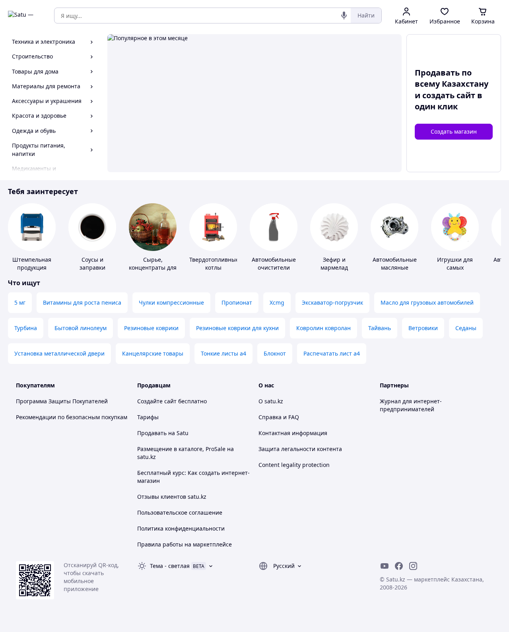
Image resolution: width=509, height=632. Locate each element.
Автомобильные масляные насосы (395, 267)
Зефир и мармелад (334, 263)
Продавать (152, 433)
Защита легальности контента (300, 449)
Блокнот (275, 353)
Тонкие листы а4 (223, 353)
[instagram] (413, 566)
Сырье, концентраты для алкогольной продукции (153, 271)
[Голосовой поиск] (344, 15)
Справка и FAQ (278, 417)
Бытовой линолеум (80, 328)
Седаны (465, 328)
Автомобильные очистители (274, 263)
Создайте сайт (157, 401)
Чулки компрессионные (171, 302)
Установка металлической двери (59, 353)
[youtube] (384, 566)
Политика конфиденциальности (181, 528)
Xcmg (277, 302)
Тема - (170, 566)
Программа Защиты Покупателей (62, 401)
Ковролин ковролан (323, 328)
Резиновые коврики (151, 328)
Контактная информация (292, 433)
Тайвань (379, 328)
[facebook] (399, 566)
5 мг (19, 302)
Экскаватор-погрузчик (332, 302)
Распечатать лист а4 (331, 353)
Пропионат (236, 302)
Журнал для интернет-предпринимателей (411, 405)
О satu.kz (270, 401)
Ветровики (423, 328)
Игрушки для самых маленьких (455, 267)
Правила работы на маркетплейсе (184, 544)
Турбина (25, 328)
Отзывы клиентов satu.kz (171, 496)
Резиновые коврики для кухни (237, 328)
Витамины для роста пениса (82, 302)
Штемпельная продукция (31, 263)
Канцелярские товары (152, 353)
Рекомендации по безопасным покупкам (71, 417)
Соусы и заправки (92, 263)
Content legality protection (294, 465)
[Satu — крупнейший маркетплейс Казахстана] (25, 15)
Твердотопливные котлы (214, 263)
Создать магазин (454, 131)
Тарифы (148, 417)
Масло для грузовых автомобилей (427, 302)
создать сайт (448, 95)
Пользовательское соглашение (179, 512)
